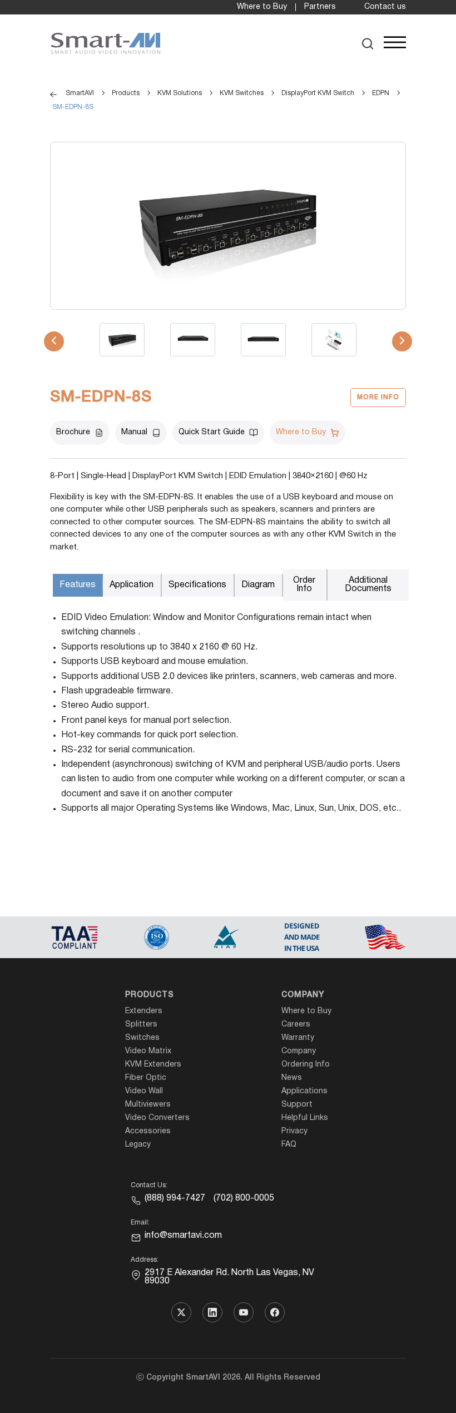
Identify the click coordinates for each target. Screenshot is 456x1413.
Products (149, 995)
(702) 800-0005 (244, 1198)
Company (302, 995)
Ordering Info (305, 1064)
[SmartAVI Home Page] (105, 44)
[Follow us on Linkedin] (212, 1312)
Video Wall (144, 1091)
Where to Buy (262, 7)
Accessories (148, 1131)
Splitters (141, 1024)
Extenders (143, 1011)
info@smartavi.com (183, 1236)
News (291, 1078)
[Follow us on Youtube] (244, 1312)
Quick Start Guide (212, 432)
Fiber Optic (145, 1078)
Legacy (138, 1144)
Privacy (294, 1131)
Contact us (385, 7)
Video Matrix (148, 1051)
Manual (134, 432)
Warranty (297, 1038)
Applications (304, 1091)
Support (297, 1104)
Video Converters (157, 1118)
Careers (295, 1024)
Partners (320, 7)
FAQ (288, 1144)
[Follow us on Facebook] (275, 1312)
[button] (368, 44)
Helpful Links (304, 1118)
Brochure (73, 432)
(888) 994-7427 (175, 1198)
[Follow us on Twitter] (181, 1312)
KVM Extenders (153, 1064)
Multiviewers (148, 1104)
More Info (378, 397)
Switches (142, 1038)
